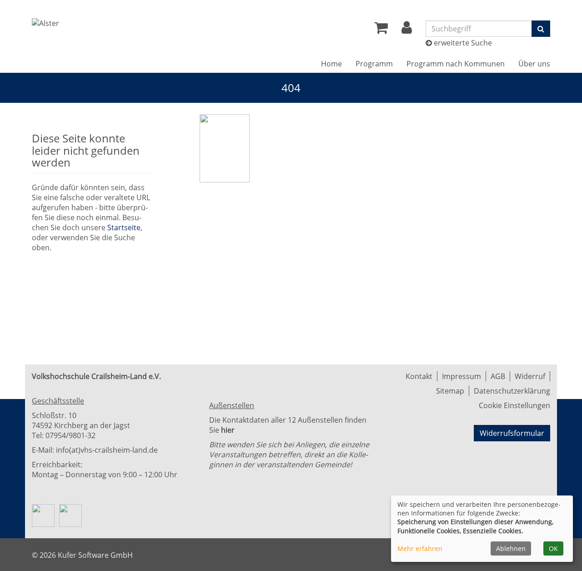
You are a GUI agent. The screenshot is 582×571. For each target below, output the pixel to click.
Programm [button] (374, 64)
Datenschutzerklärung (512, 391)
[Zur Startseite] (45, 23)
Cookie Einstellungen (514, 405)
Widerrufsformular (512, 433)
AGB (498, 376)
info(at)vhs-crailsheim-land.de (107, 450)
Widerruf (530, 376)
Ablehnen (511, 548)
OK (553, 548)
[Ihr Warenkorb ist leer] (381, 30)
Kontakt (419, 376)
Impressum (461, 376)
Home (331, 64)
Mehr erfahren (419, 548)
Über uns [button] (534, 64)
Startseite (123, 227)
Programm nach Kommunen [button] (455, 64)
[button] (406, 30)
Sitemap (450, 391)
